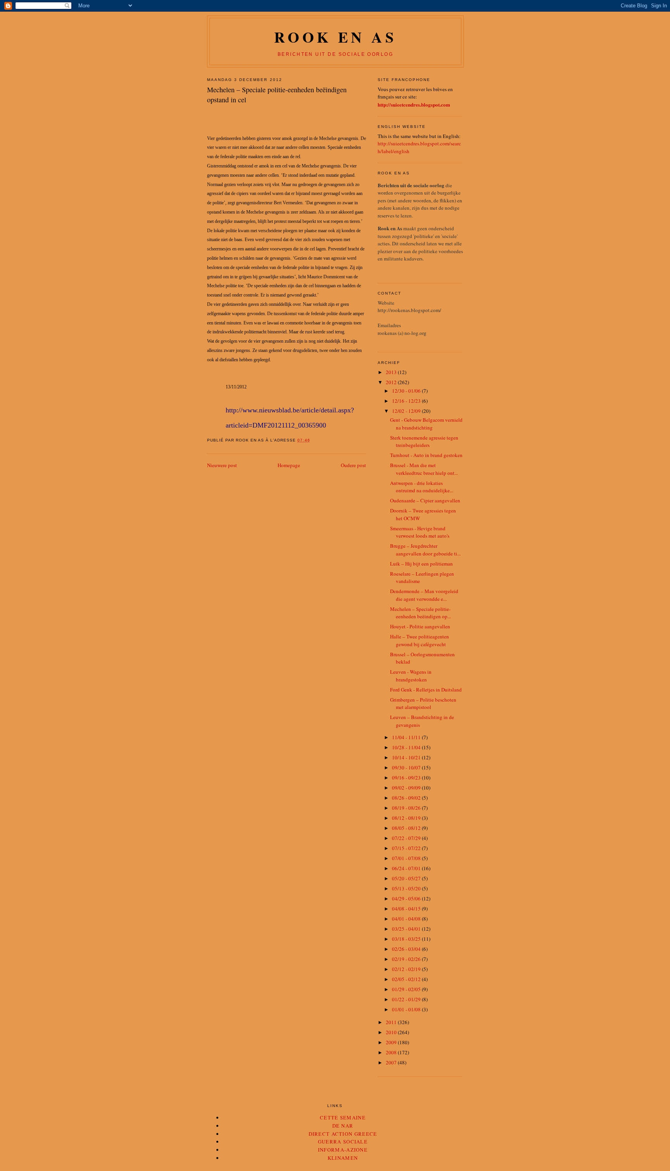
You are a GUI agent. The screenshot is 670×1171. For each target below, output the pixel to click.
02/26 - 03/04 (407, 948)
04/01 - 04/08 (407, 918)
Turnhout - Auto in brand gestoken (426, 455)
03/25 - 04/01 (407, 928)
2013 (392, 372)
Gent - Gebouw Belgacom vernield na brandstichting (426, 423)
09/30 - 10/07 (407, 767)
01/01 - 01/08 (407, 1009)
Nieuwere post (222, 465)
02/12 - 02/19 (407, 969)
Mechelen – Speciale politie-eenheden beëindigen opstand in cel (277, 94)
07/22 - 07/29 (407, 838)
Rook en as (335, 37)
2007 (392, 1062)
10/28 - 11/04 (407, 747)
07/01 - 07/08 (407, 858)
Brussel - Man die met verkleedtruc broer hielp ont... (424, 469)
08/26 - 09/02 (407, 797)
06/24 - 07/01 (407, 868)
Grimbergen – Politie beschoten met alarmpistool (423, 703)
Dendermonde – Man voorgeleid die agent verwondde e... (424, 595)
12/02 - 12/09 (407, 410)
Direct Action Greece (343, 1133)
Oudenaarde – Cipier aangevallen (425, 500)
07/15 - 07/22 (407, 848)
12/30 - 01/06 (407, 390)
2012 (392, 382)
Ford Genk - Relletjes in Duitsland (426, 689)
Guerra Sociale (343, 1141)
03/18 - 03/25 (407, 938)
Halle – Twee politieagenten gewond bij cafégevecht (419, 640)
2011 (392, 1022)
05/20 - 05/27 (407, 878)
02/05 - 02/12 (407, 979)
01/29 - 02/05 (407, 989)
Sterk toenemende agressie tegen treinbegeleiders (424, 441)
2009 (392, 1042)
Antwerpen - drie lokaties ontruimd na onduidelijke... (421, 486)
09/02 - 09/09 (407, 787)
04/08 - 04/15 (407, 908)
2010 (392, 1032)
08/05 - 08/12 (407, 827)
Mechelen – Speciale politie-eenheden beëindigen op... (420, 612)
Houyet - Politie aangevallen (420, 626)
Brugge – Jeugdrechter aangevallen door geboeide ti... (425, 549)
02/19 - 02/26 (407, 958)
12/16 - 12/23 (407, 400)
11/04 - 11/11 (407, 737)
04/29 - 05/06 (407, 898)
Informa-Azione (343, 1149)
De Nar (343, 1125)
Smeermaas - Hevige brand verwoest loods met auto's (419, 532)
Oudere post (353, 465)
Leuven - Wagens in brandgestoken (411, 675)
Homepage (289, 465)
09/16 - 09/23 (407, 777)
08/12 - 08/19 (407, 817)
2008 (392, 1052)
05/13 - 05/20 (407, 888)
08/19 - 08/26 (407, 807)
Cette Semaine (343, 1117)
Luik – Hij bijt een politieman (421, 563)
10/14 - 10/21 (407, 757)
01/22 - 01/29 (407, 999)
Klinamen (343, 1157)
